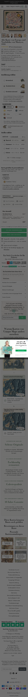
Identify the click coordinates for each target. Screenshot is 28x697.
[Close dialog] (27, 340)
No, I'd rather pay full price (21, 352)
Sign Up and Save (21, 350)
